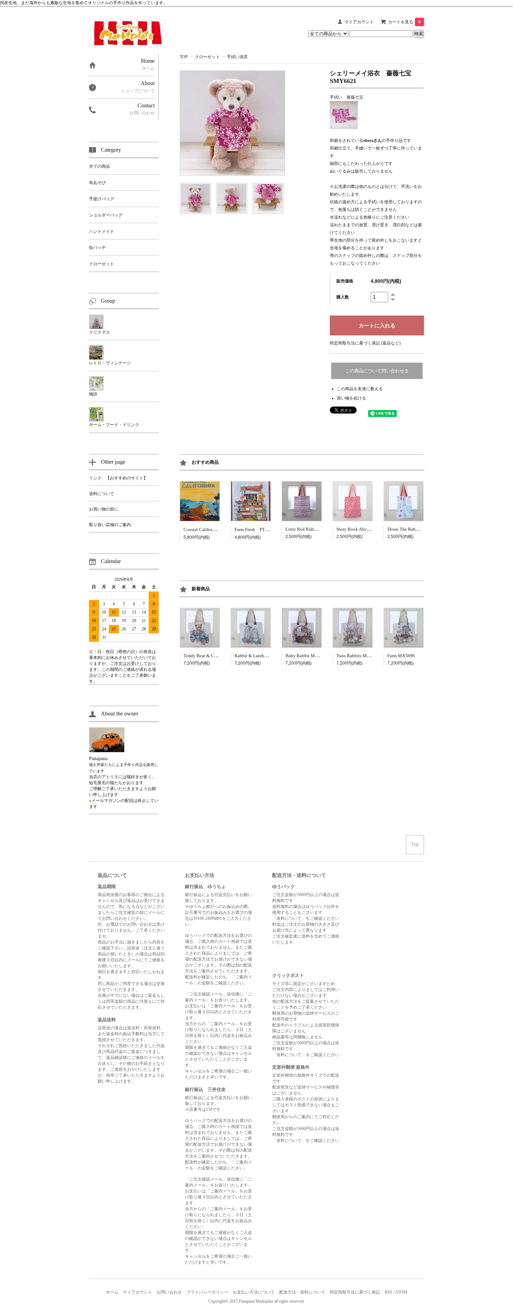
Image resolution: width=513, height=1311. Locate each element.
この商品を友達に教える (360, 388)
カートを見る (404, 22)
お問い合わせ (169, 1292)
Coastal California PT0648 (211, 529)
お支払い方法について (254, 1292)
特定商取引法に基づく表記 (355, 1292)
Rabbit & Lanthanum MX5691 (264, 655)
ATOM (401, 1292)
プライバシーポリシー (207, 1292)
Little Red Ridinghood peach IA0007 (320, 529)
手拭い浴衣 (237, 56)
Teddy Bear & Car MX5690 (210, 655)
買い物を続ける (351, 398)
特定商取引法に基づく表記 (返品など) (365, 343)
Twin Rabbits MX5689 (358, 655)
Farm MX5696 (401, 655)
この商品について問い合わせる (377, 370)
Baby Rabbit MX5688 (306, 655)
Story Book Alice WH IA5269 (364, 529)
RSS (388, 1292)
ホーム (112, 1292)
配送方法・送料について (302, 1292)
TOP (184, 56)
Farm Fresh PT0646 (255, 529)
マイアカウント (359, 22)
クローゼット (207, 56)
